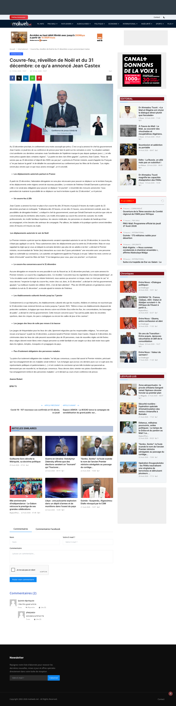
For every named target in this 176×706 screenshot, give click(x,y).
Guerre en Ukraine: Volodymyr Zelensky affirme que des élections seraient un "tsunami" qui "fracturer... (60, 463)
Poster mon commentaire (23, 579)
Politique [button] (98, 24)
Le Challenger (144, 288)
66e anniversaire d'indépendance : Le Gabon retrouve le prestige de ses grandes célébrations (23, 504)
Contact (157, 17)
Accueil (12, 49)
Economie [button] (112, 24)
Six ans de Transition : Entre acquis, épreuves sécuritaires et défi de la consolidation (150, 337)
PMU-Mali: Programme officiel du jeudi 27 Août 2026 (142, 224)
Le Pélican (142, 165)
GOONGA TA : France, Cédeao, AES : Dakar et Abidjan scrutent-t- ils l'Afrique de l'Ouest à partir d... (150, 302)
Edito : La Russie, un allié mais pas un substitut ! (151, 161)
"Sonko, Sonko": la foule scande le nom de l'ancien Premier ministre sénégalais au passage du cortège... (96, 463)
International (23, 49)
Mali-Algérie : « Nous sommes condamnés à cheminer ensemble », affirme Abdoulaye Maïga (140, 250)
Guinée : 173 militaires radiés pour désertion (139, 236)
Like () (43, 607)
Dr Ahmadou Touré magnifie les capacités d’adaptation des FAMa (150, 177)
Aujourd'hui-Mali (15, 513)
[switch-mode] (164, 17)
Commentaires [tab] (21, 528)
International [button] (129, 24)
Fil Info (40, 24)
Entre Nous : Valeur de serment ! (150, 353)
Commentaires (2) (23, 593)
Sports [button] (159, 24)
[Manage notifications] (171, 694)
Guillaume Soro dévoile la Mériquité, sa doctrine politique (25, 460)
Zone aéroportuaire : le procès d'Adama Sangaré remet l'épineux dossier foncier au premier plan (151, 389)
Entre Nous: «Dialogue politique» (150, 283)
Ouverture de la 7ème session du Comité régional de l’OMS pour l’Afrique (143, 212)
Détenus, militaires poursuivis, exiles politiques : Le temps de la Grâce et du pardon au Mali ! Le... (151, 427)
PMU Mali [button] (52, 24)
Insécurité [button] (145, 24)
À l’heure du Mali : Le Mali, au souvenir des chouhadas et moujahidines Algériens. (150, 130)
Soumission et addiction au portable (150, 146)
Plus (169, 24)
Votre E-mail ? (69, 537)
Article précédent (52, 405)
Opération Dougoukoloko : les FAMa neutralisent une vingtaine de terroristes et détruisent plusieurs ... (151, 468)
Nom (12, 537)
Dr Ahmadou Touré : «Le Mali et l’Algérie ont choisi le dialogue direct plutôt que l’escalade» (151, 111)
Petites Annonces (18, 17)
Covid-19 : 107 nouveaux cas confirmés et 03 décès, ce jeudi (35, 411)
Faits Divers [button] (66, 24)
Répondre (31, 607)
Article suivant (69, 405)
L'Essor (141, 118)
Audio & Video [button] (83, 24)
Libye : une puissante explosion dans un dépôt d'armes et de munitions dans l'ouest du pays (60, 503)
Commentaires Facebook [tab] (48, 529)
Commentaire (16, 548)
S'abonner (53, 678)
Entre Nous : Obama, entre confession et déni (151, 319)
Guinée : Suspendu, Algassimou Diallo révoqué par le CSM (96, 502)
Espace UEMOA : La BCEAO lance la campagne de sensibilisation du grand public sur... (86, 411)
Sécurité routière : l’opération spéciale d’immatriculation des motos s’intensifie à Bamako (149, 408)
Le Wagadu (143, 396)
